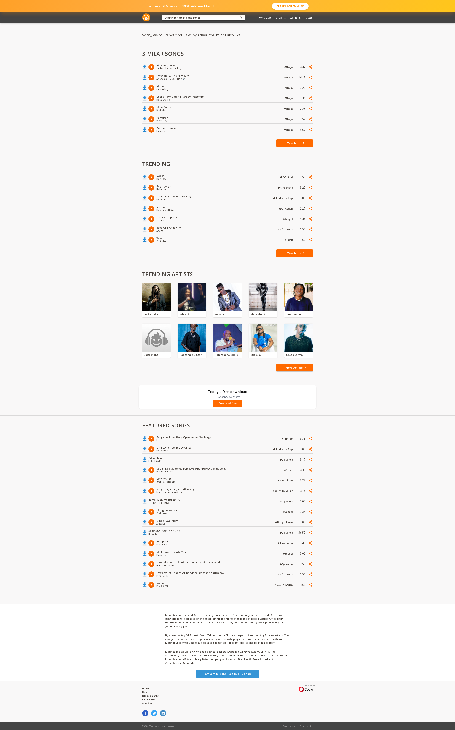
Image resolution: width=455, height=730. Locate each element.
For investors (149, 699)
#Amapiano (286, 480)
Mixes (309, 17)
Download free (227, 403)
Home (145, 688)
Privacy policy (306, 726)
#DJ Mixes (287, 459)
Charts (281, 17)
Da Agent (221, 314)
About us (147, 703)
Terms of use (289, 726)
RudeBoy (256, 355)
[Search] (241, 17)
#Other (288, 470)
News (145, 692)
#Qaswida (287, 564)
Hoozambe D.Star (191, 355)
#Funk (289, 239)
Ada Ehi (184, 314)
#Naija (289, 67)
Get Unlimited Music (290, 6)
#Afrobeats (286, 187)
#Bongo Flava (284, 522)
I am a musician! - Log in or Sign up (227, 673)
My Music (265, 17)
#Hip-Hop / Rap (283, 198)
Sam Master (293, 314)
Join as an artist (150, 695)
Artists (295, 17)
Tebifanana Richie (226, 355)
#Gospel (288, 219)
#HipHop (288, 438)
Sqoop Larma (294, 355)
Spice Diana (151, 355)
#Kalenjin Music (283, 491)
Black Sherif (258, 314)
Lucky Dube (151, 314)
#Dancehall (286, 208)
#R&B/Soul (286, 177)
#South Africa (284, 585)
